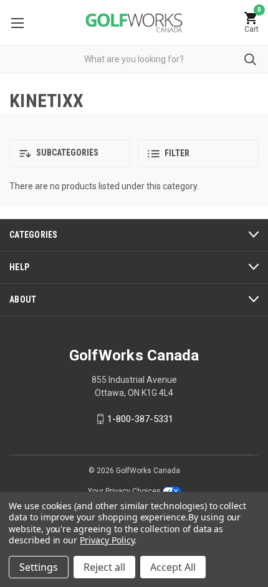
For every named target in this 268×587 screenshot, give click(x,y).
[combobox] (134, 59)
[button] (69, 153)
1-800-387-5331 (140, 419)
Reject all (104, 567)
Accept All (173, 567)
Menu (17, 22)
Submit (250, 59)
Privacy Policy (107, 540)
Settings (38, 567)
